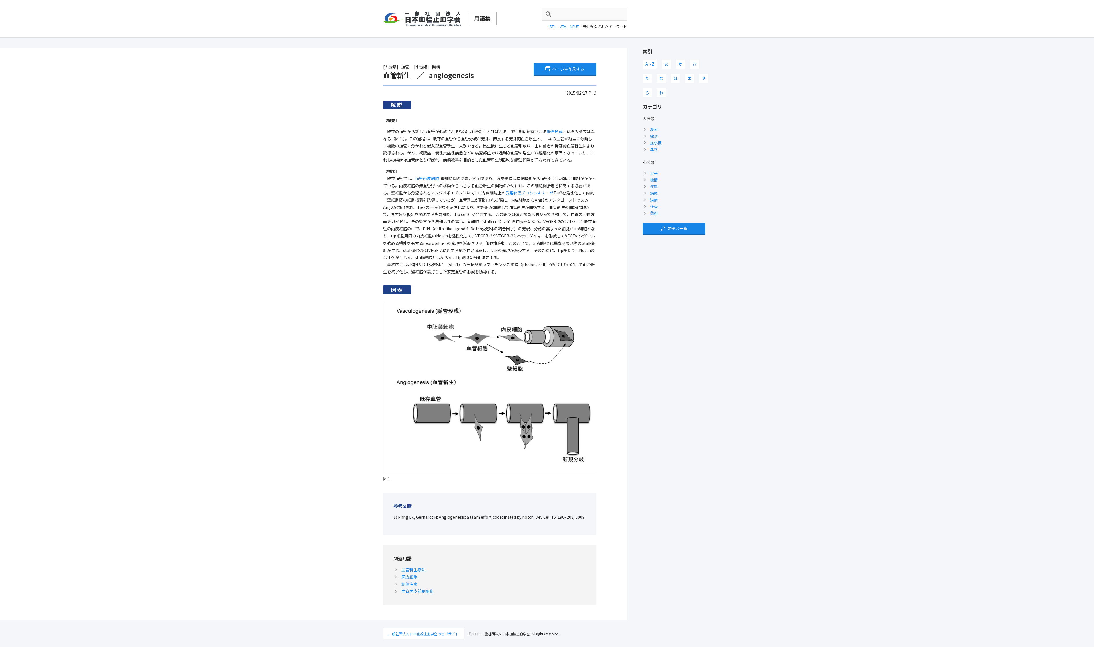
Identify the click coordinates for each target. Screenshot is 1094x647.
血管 (654, 149)
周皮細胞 (409, 577)
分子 (654, 173)
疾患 (654, 186)
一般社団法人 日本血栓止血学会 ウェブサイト (424, 633)
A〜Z (649, 64)
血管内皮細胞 (427, 178)
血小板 (655, 142)
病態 (654, 193)
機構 (654, 179)
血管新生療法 (413, 570)
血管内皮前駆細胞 (417, 591)
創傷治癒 (409, 584)
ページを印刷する (568, 69)
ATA (563, 26)
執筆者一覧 (677, 228)
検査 (654, 206)
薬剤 (654, 213)
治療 (654, 200)
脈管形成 (555, 131)
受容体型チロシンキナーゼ (530, 193)
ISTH (552, 26)
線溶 (654, 136)
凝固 (654, 129)
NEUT (574, 26)
